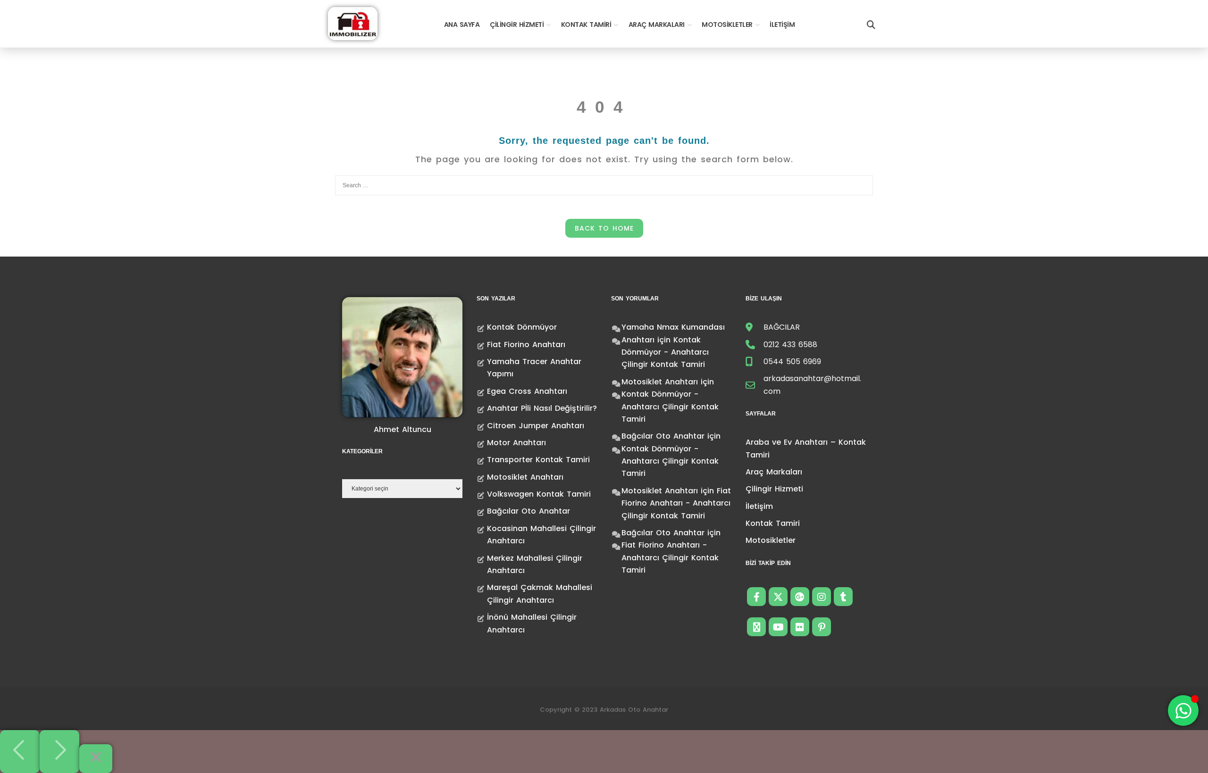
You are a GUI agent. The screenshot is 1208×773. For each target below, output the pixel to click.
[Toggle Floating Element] (1183, 710)
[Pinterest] (821, 626)
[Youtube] (778, 626)
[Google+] (799, 596)
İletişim (782, 24)
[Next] (59, 751)
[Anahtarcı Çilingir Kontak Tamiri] (353, 22)
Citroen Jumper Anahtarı (535, 425)
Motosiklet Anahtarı (525, 477)
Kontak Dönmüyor (522, 327)
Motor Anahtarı (516, 442)
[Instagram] (821, 596)
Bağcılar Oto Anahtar (528, 511)
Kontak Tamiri (586, 24)
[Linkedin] (756, 626)
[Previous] (20, 751)
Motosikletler (727, 24)
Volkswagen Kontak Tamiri (539, 494)
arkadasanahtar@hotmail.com (812, 384)
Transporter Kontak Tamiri (538, 459)
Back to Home (604, 228)
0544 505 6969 (792, 361)
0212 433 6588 (790, 344)
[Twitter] (778, 596)
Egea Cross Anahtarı (527, 391)
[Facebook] (756, 596)
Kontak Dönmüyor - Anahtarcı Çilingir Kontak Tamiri (665, 352)
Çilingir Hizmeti (517, 24)
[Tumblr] (843, 596)
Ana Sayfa (462, 24)
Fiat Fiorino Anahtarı (526, 344)
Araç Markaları (657, 24)
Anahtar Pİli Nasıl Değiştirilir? (542, 408)
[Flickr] (799, 626)
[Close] (95, 758)
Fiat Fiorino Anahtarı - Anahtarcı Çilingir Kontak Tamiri (676, 503)
